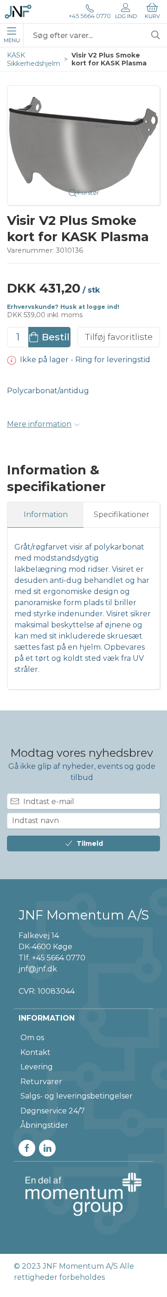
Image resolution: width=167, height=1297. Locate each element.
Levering (36, 1066)
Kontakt (35, 1052)
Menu (12, 40)
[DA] (18, 11)
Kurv (152, 16)
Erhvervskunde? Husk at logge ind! (63, 306)
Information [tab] (46, 514)
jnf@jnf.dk (38, 969)
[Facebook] (27, 1148)
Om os (32, 1037)
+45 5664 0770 (90, 16)
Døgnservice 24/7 (52, 1110)
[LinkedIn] (47, 1148)
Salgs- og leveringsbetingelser (76, 1096)
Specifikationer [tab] (121, 514)
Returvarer (41, 1081)
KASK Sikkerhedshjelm (33, 59)
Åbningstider (44, 1125)
